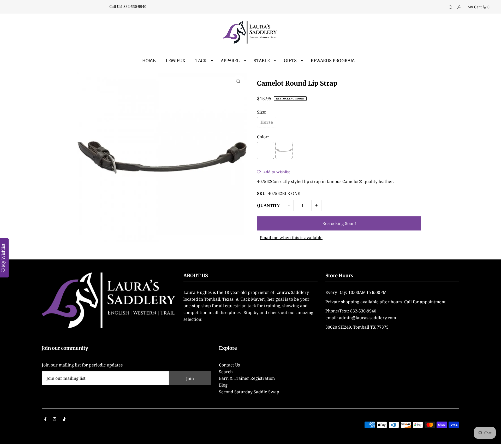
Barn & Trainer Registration (247, 378)
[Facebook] (45, 419)
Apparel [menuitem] (230, 60)
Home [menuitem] (149, 60)
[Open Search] (450, 6)
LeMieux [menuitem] (175, 60)
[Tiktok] (64, 419)
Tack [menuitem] (201, 60)
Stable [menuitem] (262, 60)
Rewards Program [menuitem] (333, 60)
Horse (266, 122)
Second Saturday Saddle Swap (249, 392)
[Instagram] (54, 419)
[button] (273, 171)
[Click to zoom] (238, 81)
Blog (223, 385)
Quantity (268, 205)
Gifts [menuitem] (290, 60)
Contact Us (229, 365)
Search (226, 372)
